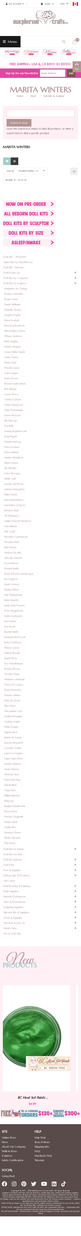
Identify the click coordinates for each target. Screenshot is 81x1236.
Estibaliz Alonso (13, 309)
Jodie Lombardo (13, 616)
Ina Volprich (11, 579)
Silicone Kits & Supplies (16, 912)
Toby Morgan (12, 473)
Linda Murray (11, 769)
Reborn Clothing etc (15, 896)
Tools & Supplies (13, 917)
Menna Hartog (12, 441)
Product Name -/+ (28, 170)
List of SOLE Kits (12, 933)
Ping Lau (9, 800)
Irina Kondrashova (14, 325)
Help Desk (40, 1137)
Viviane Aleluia (12, 695)
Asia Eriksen (10, 526)
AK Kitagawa (11, 515)
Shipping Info (42, 1146)
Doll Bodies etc (12, 272)
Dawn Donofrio (13, 690)
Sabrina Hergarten (14, 489)
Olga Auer (10, 790)
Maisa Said (10, 362)
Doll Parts (9, 865)
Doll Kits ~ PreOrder (15, 257)
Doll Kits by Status (14, 849)
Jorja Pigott (10, 436)
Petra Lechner (12, 447)
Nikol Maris (10, 494)
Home (20, 95)
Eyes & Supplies (12, 870)
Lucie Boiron (11, 563)
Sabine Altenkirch (13, 457)
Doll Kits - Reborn (13, 267)
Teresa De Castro (13, 684)
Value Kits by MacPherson (18, 262)
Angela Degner (12, 315)
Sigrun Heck (10, 732)
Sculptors (7, 1155)
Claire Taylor (11, 357)
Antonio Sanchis (13, 558)
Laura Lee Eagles (13, 753)
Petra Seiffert (11, 452)
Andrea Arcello (12, 552)
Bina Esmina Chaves (14, 330)
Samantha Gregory (14, 505)
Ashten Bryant (12, 653)
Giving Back (8, 1176)
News (5, 1142)
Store (33, 95)
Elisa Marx (10, 705)
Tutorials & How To (14, 923)
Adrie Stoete (11, 378)
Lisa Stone (9, 626)
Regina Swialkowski (14, 806)
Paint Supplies (11, 891)
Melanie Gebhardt (14, 679)
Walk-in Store (9, 1151)
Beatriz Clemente (13, 294)
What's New (10, 928)
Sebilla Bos (10, 827)
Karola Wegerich (13, 742)
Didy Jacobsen (12, 700)
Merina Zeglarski (13, 816)
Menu (12, 41)
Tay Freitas (10, 621)
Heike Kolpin (11, 727)
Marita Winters (12, 763)
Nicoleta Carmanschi (16, 536)
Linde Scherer (11, 584)
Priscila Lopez (11, 367)
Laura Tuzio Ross (13, 758)
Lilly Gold (9, 531)
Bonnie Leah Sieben (15, 383)
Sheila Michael (12, 837)
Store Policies (42, 1142)
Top (77, 69)
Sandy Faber (11, 822)
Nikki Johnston (12, 795)
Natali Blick (10, 785)
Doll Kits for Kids (13, 854)
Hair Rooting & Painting (17, 886)
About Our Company (14, 1146)
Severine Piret (11, 542)
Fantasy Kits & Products (17, 875)
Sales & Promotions (14, 902)
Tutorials (39, 1160)
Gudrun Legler (12, 721)
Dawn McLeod (12, 415)
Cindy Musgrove (13, 404)
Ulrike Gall (10, 478)
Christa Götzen (12, 399)
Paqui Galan (11, 299)
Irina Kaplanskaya (13, 499)
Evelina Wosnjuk (13, 716)
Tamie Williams (12, 304)
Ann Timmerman (13, 595)
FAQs (37, 1151)
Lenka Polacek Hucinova (17, 521)
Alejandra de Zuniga (15, 288)
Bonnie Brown (12, 668)
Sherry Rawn (11, 462)
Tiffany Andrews (13, 336)
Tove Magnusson (13, 610)
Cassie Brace (11, 394)
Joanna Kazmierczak (15, 431)
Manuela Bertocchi (14, 637)
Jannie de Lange (13, 737)
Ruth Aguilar (11, 341)
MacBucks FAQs (43, 1155)
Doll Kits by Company (16, 278)
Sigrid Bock (10, 658)
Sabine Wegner (12, 346)
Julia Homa (10, 547)
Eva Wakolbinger (13, 663)
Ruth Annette (11, 600)
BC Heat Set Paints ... (55, 1097)
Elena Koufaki (11, 320)
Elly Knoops (10, 420)
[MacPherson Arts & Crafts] (40, 22)
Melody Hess (11, 774)
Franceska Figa (12, 779)
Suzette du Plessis (13, 484)
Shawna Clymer (12, 832)
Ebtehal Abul (11, 510)
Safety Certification (12, 1160)
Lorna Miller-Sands (14, 352)
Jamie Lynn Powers (14, 605)
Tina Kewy (10, 843)
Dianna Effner (11, 589)
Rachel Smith (11, 631)
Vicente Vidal (11, 674)
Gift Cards (9, 880)
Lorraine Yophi (12, 748)
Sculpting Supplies (13, 907)
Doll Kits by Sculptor (53, 95)
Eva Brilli (8, 426)
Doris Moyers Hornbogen (18, 573)
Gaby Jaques (11, 373)
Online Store (9, 1137)
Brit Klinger (10, 389)
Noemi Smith (11, 568)
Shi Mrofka (10, 468)
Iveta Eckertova (12, 642)
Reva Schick (10, 811)
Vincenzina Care (13, 711)
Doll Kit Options (13, 859)
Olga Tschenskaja (13, 410)
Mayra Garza (11, 647)
